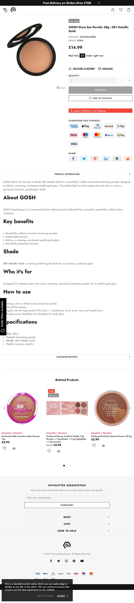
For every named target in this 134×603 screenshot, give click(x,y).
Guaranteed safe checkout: (85, 120)
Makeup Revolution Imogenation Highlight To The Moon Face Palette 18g (66, 437)
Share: (72, 153)
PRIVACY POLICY (45, 595)
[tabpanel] (22, 421)
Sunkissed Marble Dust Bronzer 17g (18, 436)
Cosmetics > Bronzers (12, 433)
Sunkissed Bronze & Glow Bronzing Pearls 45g (111, 437)
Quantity (74, 75)
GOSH (80, 40)
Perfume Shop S (13, 10)
